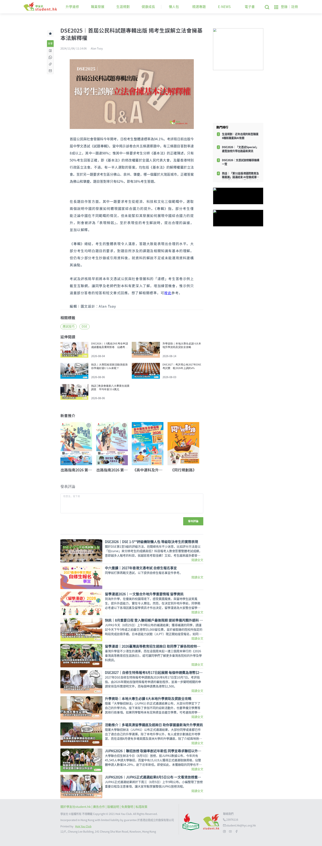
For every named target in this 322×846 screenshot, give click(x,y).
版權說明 (113, 806)
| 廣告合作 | (99, 806)
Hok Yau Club (83, 826)
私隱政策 (141, 806)
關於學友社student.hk (75, 806)
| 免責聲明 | (127, 806)
